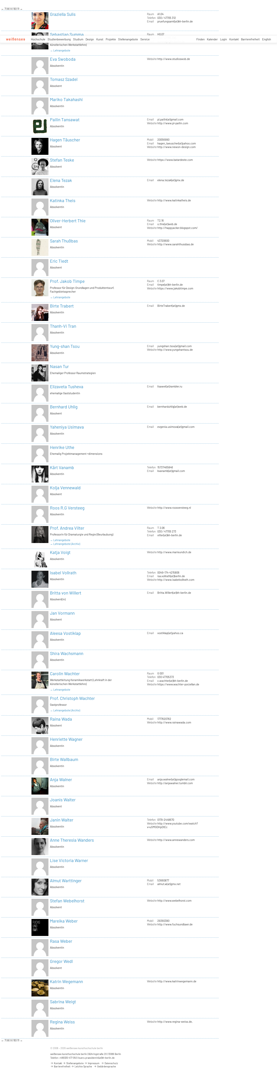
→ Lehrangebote (60, 50)
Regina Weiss (62, 1021)
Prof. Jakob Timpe (67, 281)
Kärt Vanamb (62, 467)
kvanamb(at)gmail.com (171, 470)
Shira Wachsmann (66, 653)
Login (223, 39)
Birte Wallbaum (64, 759)
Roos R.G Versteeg (67, 507)
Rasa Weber (61, 941)
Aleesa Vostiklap (65, 633)
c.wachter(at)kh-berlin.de (172, 680)
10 (14, 8)
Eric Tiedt (59, 261)
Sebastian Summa (67, 34)
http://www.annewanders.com (176, 839)
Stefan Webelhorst (67, 900)
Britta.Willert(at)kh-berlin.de (174, 592)
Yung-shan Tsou (65, 346)
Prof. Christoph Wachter (72, 698)
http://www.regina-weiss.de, (175, 1021)
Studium (78, 39)
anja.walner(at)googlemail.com (175, 779)
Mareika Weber (64, 920)
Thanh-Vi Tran (63, 326)
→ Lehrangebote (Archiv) (65, 543)
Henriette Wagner (66, 739)
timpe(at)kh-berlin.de (170, 284)
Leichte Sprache (83, 1066)
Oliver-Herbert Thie (68, 220)
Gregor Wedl (61, 961)
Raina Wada (61, 719)
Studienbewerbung (59, 39)
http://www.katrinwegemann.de (176, 981)
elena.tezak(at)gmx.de (170, 180)
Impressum (93, 1063)
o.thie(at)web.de (167, 224)
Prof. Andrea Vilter (67, 528)
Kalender (212, 39)
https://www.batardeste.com (175, 159)
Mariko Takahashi (66, 99)
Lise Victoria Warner (69, 860)
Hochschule (38, 39)
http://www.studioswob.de (173, 59)
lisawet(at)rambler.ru (169, 386)
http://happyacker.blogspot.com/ (177, 227)
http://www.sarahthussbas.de (175, 244)
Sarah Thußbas (64, 240)
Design (90, 39)
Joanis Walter (63, 799)
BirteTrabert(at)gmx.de (171, 305)
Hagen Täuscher (65, 139)
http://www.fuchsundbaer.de (175, 924)
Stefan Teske (62, 160)
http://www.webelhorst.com (174, 900)
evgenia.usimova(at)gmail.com (175, 426)
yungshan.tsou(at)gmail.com (174, 346)
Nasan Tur (59, 366)
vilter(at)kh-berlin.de (169, 535)
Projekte (111, 39)
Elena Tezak (61, 180)
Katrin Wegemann (66, 981)
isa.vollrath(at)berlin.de (171, 576)
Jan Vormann (62, 613)
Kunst (99, 39)
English (266, 39)
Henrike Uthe (62, 447)
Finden (200, 39)
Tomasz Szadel (63, 79)
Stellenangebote (128, 39)
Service (145, 39)
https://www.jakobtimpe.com (175, 288)
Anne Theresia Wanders (72, 840)
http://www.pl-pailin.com (172, 123)
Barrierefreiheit (250, 39)
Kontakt (234, 39)
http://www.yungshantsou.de (175, 349)
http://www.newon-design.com (176, 147)
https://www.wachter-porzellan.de (178, 684)
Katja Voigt (60, 552)
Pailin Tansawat (65, 119)
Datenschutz (111, 1063)
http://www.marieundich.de (174, 552)
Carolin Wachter (65, 673)
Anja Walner (61, 779)
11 (18, 8)
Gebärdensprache (106, 1066)
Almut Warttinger (66, 880)
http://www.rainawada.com (174, 722)
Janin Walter (61, 819)
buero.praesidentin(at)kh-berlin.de (96, 1057)
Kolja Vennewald (65, 487)
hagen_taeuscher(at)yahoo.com (176, 143)
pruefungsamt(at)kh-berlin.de (175, 21)
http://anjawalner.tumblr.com (175, 783)
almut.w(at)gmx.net (169, 884)
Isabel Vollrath (63, 572)
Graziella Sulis (63, 14)
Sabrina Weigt (63, 1001)
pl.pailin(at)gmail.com (170, 119)
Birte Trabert (62, 305)
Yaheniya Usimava (67, 427)
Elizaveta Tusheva (66, 386)
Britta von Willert (65, 592)
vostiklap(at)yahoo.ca (170, 633)
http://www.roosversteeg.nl (174, 507)
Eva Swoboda (63, 59)
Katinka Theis (62, 200)
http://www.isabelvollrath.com (175, 579)
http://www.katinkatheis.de (174, 200)
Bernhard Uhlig (63, 406)
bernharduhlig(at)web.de (172, 406)
